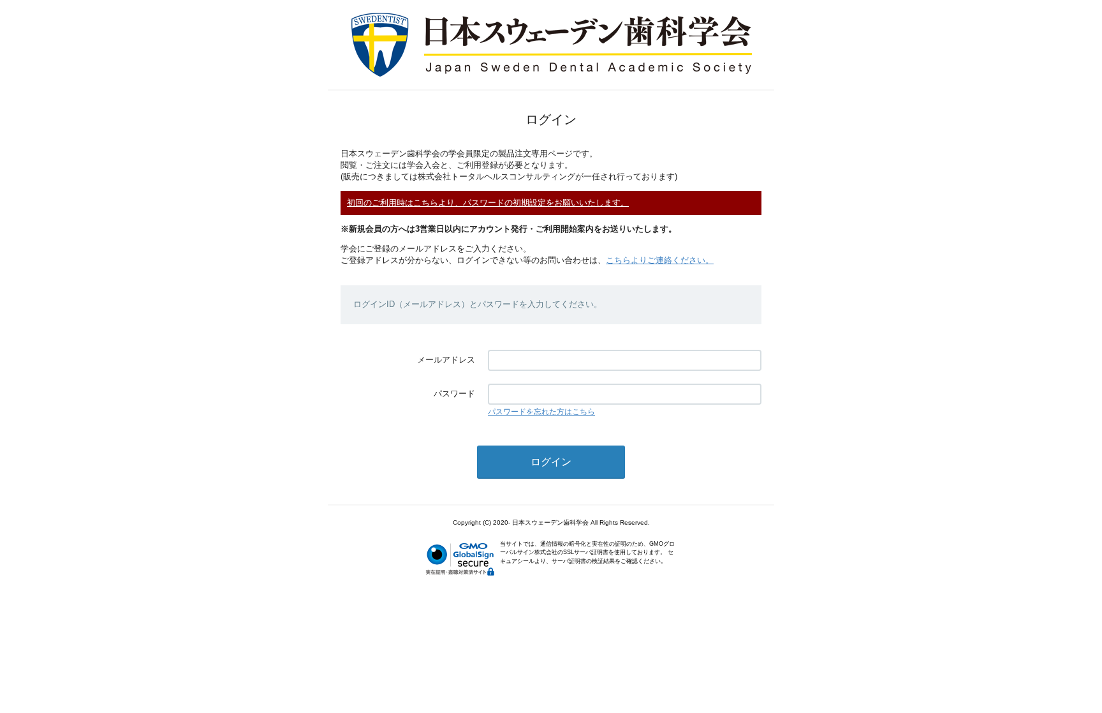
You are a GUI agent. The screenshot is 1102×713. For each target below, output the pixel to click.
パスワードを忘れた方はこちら (541, 411)
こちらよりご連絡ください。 (660, 260)
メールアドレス (446, 359)
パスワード (454, 393)
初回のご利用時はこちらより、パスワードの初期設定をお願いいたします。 (488, 202)
